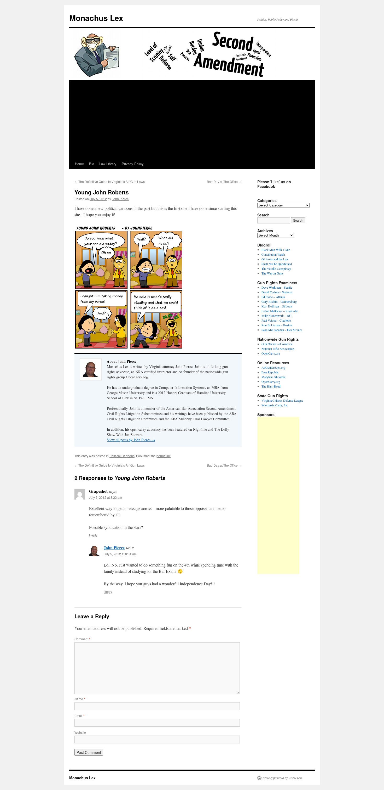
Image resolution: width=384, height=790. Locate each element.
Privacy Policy (133, 163)
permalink (163, 455)
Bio (91, 163)
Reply (93, 535)
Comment (82, 639)
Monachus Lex (96, 17)
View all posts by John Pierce (131, 439)
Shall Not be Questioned (276, 264)
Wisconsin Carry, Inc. (274, 405)
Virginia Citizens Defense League (282, 400)
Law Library (108, 163)
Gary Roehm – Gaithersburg (279, 301)
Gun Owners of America (276, 344)
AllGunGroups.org (273, 367)
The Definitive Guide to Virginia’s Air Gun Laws (109, 181)
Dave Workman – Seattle (276, 287)
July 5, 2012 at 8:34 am (120, 554)
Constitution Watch (273, 254)
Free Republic (270, 372)
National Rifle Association (277, 348)
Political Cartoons (122, 455)
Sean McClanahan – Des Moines (281, 330)
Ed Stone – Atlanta (273, 297)
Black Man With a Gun (275, 250)
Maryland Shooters (273, 377)
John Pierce (120, 199)
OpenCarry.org (270, 353)
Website (80, 732)
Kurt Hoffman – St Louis (277, 306)
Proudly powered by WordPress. (283, 778)
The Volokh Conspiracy (276, 268)
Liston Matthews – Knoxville (279, 311)
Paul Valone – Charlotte (276, 320)
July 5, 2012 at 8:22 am (105, 497)
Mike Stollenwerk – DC (276, 315)
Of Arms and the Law (275, 259)
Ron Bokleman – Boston (276, 325)
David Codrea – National (276, 292)
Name (79, 699)
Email (79, 715)
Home (79, 163)
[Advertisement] (192, 119)
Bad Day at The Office (224, 181)
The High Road (271, 386)
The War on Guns (272, 273)
